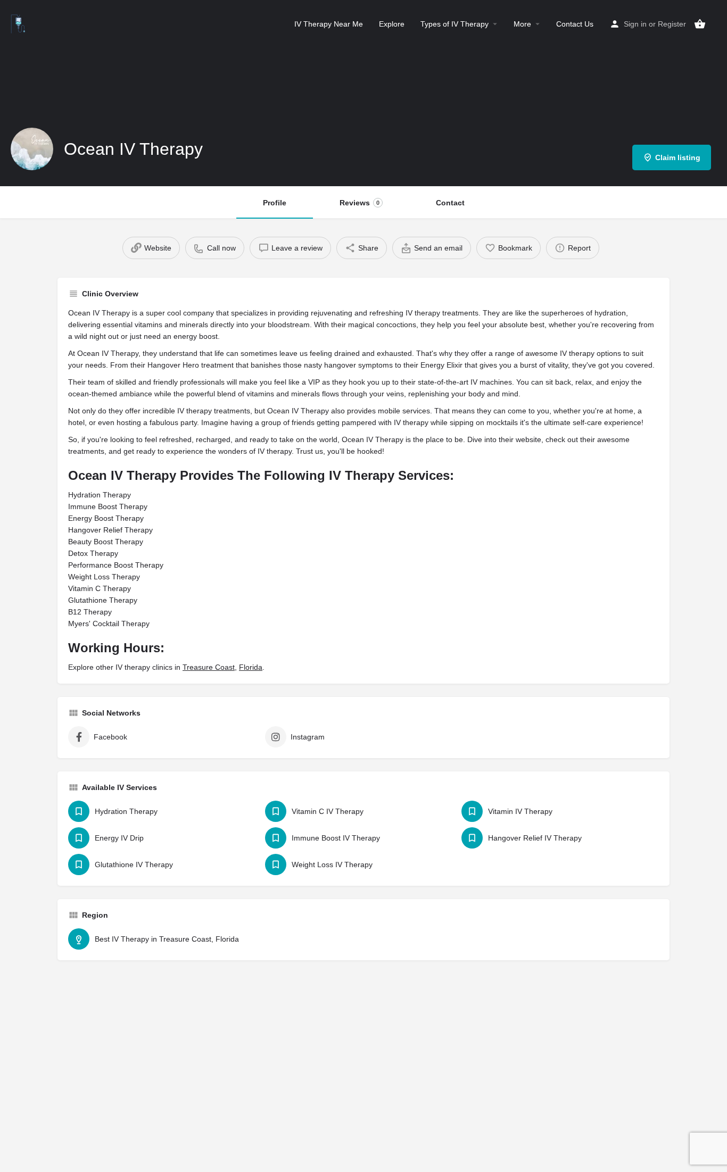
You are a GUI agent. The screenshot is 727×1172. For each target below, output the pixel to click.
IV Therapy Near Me (328, 24)
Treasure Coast (209, 667)
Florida (250, 667)
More (522, 24)
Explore (391, 24)
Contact (450, 202)
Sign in (635, 24)
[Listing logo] (32, 149)
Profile (274, 202)
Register (672, 24)
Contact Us (574, 24)
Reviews (359, 202)
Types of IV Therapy (454, 24)
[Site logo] (19, 23)
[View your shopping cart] (700, 24)
